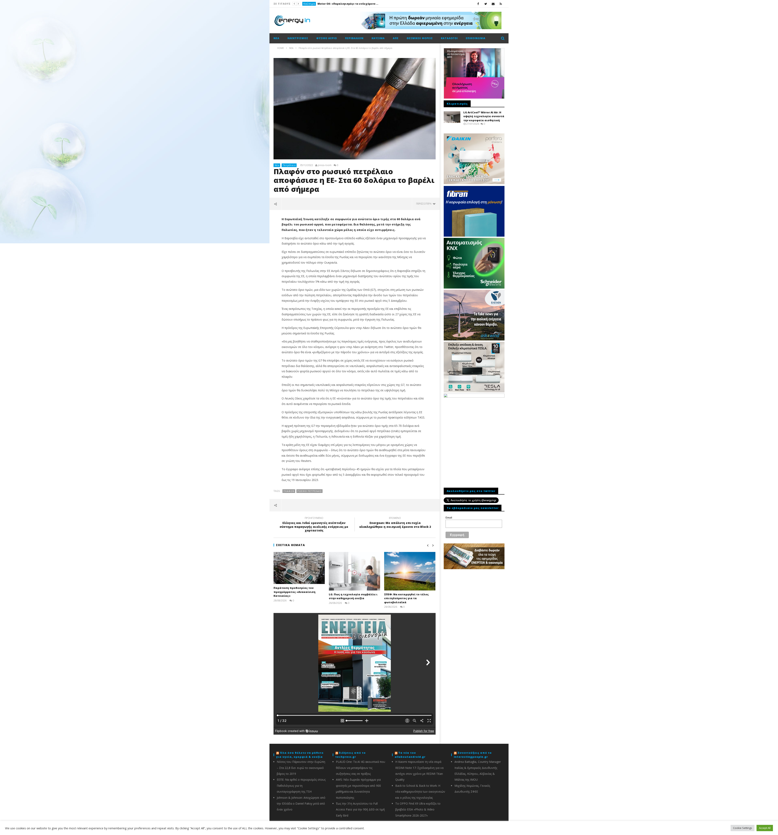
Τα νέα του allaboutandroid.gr (410, 755)
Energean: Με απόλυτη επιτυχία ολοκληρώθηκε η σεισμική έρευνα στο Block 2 (395, 522)
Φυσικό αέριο (326, 38)
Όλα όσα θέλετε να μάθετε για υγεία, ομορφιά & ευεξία (300, 755)
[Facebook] (478, 4)
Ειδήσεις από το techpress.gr (350, 755)
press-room (324, 165)
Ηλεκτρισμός (297, 38)
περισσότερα (424, 203)
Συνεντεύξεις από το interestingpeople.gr (473, 755)
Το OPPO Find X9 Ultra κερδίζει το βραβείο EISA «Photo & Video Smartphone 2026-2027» (417, 809)
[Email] (493, 4)
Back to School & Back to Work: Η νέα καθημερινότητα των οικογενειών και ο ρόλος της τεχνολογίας (420, 792)
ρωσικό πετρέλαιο (309, 491)
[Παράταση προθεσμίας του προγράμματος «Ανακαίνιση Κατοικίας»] (299, 568)
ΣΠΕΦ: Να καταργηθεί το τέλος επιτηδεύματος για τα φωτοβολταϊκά (406, 598)
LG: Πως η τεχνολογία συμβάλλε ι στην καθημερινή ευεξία (353, 596)
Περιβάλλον (354, 38)
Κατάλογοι (449, 38)
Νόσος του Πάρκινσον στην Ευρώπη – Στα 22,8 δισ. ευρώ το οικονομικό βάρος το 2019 (301, 768)
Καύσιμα (309, 3)
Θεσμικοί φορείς (420, 38)
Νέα (276, 38)
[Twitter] (485, 4)
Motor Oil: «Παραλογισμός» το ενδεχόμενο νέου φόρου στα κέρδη (347, 3)
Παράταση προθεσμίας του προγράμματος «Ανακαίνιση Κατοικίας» (294, 592)
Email (449, 517)
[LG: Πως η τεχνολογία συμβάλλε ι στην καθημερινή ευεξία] (354, 571)
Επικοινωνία (475, 38)
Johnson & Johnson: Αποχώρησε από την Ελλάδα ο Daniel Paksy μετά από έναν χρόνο (301, 803)
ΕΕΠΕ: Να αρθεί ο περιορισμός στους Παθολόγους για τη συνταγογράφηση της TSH (301, 785)
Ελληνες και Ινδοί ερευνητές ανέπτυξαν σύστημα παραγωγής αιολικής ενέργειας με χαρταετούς (314, 524)
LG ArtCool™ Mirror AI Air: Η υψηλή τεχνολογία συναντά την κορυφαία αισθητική (483, 116)
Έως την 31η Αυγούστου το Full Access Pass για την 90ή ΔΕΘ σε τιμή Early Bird (360, 809)
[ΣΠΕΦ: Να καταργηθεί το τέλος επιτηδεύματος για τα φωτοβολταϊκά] (409, 571)
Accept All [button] (765, 828)
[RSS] (500, 4)
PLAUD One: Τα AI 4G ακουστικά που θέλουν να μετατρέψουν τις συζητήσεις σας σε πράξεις (360, 768)
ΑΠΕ (396, 38)
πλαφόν (288, 491)
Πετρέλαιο (289, 165)
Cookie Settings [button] (742, 828)
